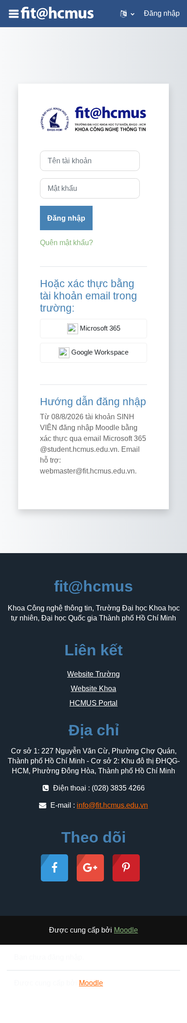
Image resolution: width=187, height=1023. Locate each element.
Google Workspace (98, 352)
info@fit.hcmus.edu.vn (112, 805)
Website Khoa (93, 688)
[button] (127, 13)
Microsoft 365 (99, 328)
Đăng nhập (162, 13)
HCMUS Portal (93, 703)
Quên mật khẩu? (66, 242)
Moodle (126, 930)
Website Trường (93, 674)
